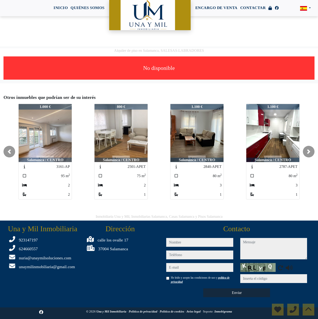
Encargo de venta (216, 8)
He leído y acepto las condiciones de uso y (200, 279)
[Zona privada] (270, 8)
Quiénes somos (88, 8)
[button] (9, 151)
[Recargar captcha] (280, 267)
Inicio (61, 8)
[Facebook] (277, 8)
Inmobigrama (223, 311)
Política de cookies (172, 311)
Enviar (237, 293)
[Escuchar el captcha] (289, 267)
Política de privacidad (143, 311)
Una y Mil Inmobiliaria (111, 311)
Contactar (253, 8)
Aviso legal (193, 311)
